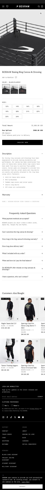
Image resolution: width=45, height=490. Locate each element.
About (24, 431)
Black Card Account (10, 454)
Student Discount (9, 463)
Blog (24, 437)
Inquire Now (22, 142)
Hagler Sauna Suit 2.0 (8, 323)
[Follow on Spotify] (23, 417)
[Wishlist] (7, 6)
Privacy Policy (34, 408)
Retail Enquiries (29, 444)
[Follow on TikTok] (11, 417)
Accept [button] (22, 486)
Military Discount (9, 466)
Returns (5, 444)
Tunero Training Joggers (9, 365)
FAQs (4, 437)
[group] (6, 89)
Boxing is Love (28, 434)
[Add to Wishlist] (16, 77)
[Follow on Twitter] (15, 417)
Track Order (7, 434)
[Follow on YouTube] (19, 417)
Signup (40, 396)
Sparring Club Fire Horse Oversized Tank (29, 366)
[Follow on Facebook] (7, 417)
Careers (25, 441)
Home (4, 201)
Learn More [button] (25, 482)
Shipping (5, 441)
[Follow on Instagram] (3, 417)
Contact (5, 431)
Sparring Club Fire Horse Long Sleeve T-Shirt (28, 325)
